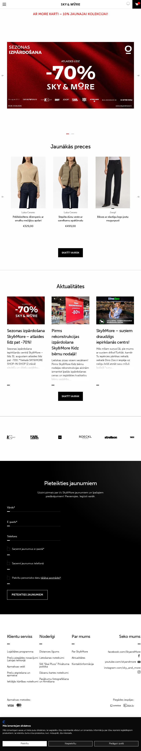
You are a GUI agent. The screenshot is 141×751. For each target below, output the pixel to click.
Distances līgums (49, 651)
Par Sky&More (80, 651)
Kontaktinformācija (83, 664)
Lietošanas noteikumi (51, 657)
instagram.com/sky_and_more (122, 667)
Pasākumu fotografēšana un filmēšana (54, 680)
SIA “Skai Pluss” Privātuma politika (54, 665)
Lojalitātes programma (20, 651)
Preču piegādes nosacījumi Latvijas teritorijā (22, 659)
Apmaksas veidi (16, 666)
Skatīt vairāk (70, 252)
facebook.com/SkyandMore (124, 651)
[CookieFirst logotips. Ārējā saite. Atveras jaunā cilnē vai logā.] (4, 721)
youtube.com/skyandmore (121, 661)
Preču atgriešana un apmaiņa (18, 674)
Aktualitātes (78, 657)
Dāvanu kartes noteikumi (53, 672)
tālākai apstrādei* (51, 577)
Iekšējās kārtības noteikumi (22, 681)
